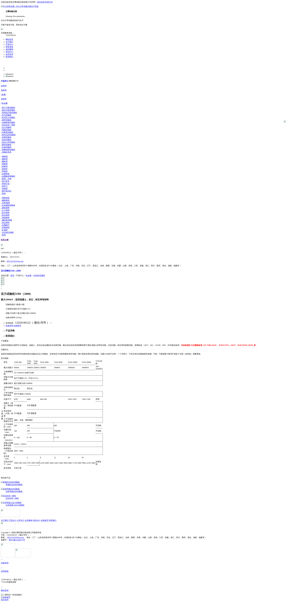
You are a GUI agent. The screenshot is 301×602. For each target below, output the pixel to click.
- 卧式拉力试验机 (8, 117)
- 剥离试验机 (6, 137)
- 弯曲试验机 (6, 130)
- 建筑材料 (5, 208)
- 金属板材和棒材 (8, 176)
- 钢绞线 (4, 156)
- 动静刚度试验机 (8, 122)
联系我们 (9, 57)
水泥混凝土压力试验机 (15, 505)
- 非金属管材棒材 (8, 205)
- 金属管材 (5, 174)
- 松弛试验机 (6, 147)
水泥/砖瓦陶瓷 (39, 276)
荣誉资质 (9, 47)
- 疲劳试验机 (6, 120)
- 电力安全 (5, 181)
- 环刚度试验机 (7, 132)
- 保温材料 (5, 218)
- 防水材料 (5, 215)
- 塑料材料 (5, 198)
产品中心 (9, 44)
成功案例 (9, 49)
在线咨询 (9, 326)
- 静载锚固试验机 (8, 150)
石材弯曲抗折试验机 (14, 491)
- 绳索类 (4, 164)
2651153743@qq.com (15, 261)
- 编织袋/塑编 (6, 220)
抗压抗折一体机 (12, 498)
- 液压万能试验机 (8, 110)
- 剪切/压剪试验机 (8, 135)
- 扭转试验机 (6, 140)
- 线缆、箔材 (6, 179)
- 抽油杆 (4, 169)
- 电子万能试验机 (8, 108)
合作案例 (28, 520)
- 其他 (3, 194)
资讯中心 (9, 52)
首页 (12, 276)
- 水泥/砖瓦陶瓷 (7, 232)
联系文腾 (4, 240)
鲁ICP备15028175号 (17, 540)
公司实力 (20, 520)
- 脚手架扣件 (6, 191)
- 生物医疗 (5, 225)
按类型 (4, 86)
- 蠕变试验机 (6, 145)
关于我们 (9, 42)
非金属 (28, 276)
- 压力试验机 (6, 127)
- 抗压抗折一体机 (8, 125)
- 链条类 (4, 166)
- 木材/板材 (5, 203)
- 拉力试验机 (6, 115)
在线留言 (17, 326)
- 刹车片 (4, 186)
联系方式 (49, 2)
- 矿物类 (4, 230)
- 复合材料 (5, 223)
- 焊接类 (4, 189)
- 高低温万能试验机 (9, 113)
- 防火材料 (5, 213)
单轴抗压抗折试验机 (14, 485)
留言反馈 (41, 2)
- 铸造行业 (5, 184)
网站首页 (9, 39)
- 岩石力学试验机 (8, 142)
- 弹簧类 (4, 171)
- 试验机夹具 (6, 152)
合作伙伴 (9, 54)
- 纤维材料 (5, 228)
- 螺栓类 (4, 161)
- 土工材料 (5, 210)
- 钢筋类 (4, 159)
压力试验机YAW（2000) (11, 271)
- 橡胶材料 (5, 200)
